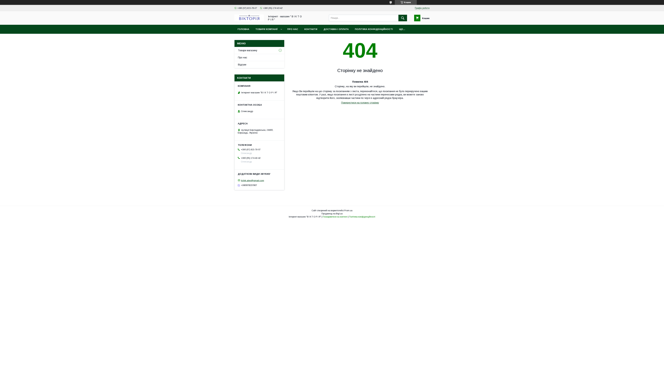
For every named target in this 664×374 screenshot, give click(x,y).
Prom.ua (348, 210)
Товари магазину (247, 50)
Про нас (292, 29)
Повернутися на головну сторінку (360, 102)
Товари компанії (266, 29)
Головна (243, 29)
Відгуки (242, 64)
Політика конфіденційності (374, 29)
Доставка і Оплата (336, 29)
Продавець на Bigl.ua (332, 213)
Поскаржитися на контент (335, 217)
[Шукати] (402, 18)
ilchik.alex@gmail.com (252, 180)
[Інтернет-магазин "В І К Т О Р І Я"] (249, 20)
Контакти (310, 29)
